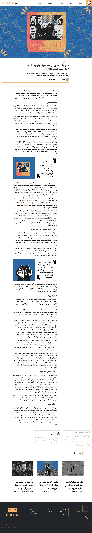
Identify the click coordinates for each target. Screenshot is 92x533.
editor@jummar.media (82, 445)
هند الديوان (81, 491)
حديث (24, 412)
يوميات (81, 479)
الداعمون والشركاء (63, 511)
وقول (51, 392)
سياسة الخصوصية (33, 509)
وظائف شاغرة (50, 511)
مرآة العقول (42, 342)
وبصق (42, 192)
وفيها (16, 395)
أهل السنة (16, 355)
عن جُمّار (64, 509)
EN (16, 3)
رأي (64, 62)
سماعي (61, 3)
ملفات (80, 3)
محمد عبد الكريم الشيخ (28, 491)
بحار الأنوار (37, 380)
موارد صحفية (50, 509)
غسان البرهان (62, 79)
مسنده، (56, 387)
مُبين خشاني (56, 491)
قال (36, 218)
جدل (71, 3)
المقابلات (26, 205)
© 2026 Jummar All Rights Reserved (83, 524)
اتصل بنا (64, 514)
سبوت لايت (49, 3)
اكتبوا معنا (13, 509)
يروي (29, 322)
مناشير (39, 3)
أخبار (29, 187)
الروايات (29, 362)
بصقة (39, 213)
